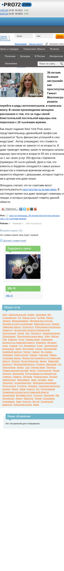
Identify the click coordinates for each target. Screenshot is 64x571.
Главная (3, 36)
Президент (8, 383)
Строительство (44, 370)
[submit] (62, 63)
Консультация (9, 333)
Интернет (52, 342)
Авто (27, 333)
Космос (20, 367)
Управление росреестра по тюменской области (26, 392)
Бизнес (43, 361)
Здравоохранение (51, 333)
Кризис (15, 389)
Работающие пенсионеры (47, 327)
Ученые (38, 349)
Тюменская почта (42, 324)
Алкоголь (7, 373)
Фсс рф (35, 401)
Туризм (38, 398)
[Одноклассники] (28, 209)
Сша (27, 367)
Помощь (34, 355)
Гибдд (47, 336)
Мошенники (18, 373)
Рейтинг (55, 336)
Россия (56, 370)
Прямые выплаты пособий (16, 370)
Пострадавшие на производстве (41, 373)
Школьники (51, 364)
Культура (27, 401)
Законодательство (17, 315)
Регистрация (21, 44)
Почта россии (9, 386)
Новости (3, 38)
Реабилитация (41, 377)
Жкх (57, 395)
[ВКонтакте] (21, 209)
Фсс (38, 389)
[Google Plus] (35, 209)
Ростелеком (28, 349)
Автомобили (30, 346)
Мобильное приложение (44, 383)
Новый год (8, 330)
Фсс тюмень (46, 352)
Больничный (9, 395)
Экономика (41, 315)
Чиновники (8, 355)
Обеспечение (9, 367)
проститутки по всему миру (39, 189)
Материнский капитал (24, 364)
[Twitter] (24, 209)
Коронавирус (23, 380)
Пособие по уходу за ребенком (18, 324)
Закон (34, 380)
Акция (18, 349)
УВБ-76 (9, 296)
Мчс (49, 315)
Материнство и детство (41, 321)
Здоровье (32, 386)
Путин (21, 339)
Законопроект (9, 380)
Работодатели (21, 355)
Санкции (13, 346)
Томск (18, 401)
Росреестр (36, 333)
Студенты (22, 386)
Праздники (49, 395)
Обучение (27, 377)
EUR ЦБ (4, 14)
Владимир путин (24, 395)
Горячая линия (38, 367)
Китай (32, 370)
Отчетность (28, 327)
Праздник (43, 355)
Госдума (41, 318)
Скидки (20, 333)
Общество (28, 398)
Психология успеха (22, 404)
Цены (5, 346)
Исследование (48, 389)
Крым (50, 380)
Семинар (7, 377)
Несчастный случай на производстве (32, 330)
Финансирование (20, 321)
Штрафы (42, 380)
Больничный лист (23, 383)
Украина (7, 321)
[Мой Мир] (31, 209)
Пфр (5, 339)
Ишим (22, 389)
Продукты (51, 367)
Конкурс (55, 324)
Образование (9, 336)
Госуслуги (37, 395)
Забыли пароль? (36, 44)
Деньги (19, 398)
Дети (5, 315)
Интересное (5, 40)
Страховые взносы (12, 358)
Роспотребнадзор (30, 361)
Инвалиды (41, 342)
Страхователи (10, 318)
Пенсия (26, 352)
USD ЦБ (4, 10)
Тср (19, 318)
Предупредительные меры (30, 336)
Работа (49, 318)
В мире (31, 315)
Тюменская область (12, 327)
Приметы (17, 377)
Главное (36, 352)
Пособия (53, 377)
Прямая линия (33, 339)
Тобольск (15, 361)
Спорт (40, 346)
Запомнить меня (56, 44)
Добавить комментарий (14, 241)
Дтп (59, 364)
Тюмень (53, 355)
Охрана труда (29, 318)
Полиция (40, 364)
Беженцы (12, 339)
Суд (21, 346)
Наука (36, 404)
